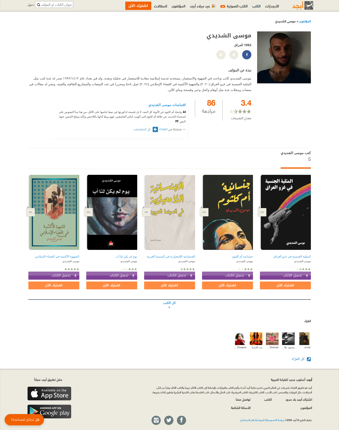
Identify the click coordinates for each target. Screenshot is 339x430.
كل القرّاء (299, 359)
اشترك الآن (285, 285)
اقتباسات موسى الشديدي (167, 104)
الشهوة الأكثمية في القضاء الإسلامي (57, 256)
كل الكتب (169, 299)
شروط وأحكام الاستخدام (252, 420)
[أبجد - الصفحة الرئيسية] (297, 5)
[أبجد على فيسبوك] (181, 420)
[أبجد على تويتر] (168, 420)
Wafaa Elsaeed (240, 347)
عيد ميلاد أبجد (203, 5)
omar (307, 347)
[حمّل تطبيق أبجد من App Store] (49, 393)
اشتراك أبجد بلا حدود (298, 399)
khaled (163, 129)
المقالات (160, 5)
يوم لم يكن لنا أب (126, 256)
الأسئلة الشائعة (240, 407)
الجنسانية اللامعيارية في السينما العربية (171, 256)
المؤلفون (304, 21)
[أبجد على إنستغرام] (156, 420)
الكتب (256, 5)
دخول (30, 5)
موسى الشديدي (302, 261)
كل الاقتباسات (143, 129)
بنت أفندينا (257, 347)
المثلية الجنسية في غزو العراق (292, 256)
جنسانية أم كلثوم (242, 256)
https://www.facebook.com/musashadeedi (246, 55)
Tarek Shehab (272, 347)
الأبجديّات (272, 5)
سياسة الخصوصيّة (275, 420)
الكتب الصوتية (234, 5)
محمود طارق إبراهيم (288, 347)
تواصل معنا (243, 399)
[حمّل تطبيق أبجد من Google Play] (49, 411)
